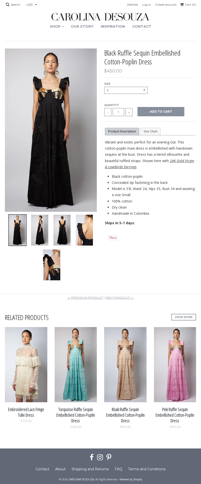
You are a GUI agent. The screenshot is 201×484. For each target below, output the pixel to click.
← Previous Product (85, 297)
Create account (166, 4)
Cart (190, 4)
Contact (141, 26)
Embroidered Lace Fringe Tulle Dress (26, 412)
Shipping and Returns (90, 469)
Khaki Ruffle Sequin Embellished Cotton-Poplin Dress (125, 415)
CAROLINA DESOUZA (81, 479)
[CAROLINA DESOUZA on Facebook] (91, 457)
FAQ (118, 469)
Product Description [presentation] (122, 131)
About (60, 469)
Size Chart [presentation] (150, 131)
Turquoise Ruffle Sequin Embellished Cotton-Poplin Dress (75, 415)
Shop (55, 26)
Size (107, 83)
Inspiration (113, 26)
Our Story (82, 26)
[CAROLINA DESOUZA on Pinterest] (109, 457)
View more (184, 317)
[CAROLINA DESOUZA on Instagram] (100, 457)
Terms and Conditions (147, 469)
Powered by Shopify (131, 479)
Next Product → (120, 297)
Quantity (111, 105)
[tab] (122, 131)
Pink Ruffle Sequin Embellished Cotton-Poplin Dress (175, 415)
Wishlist (132, 4)
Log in (146, 4)
